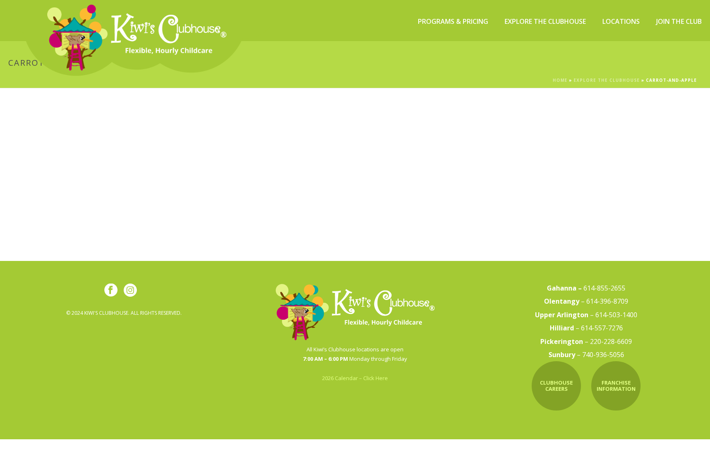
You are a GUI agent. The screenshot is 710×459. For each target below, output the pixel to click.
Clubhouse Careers (556, 386)
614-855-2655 (586, 288)
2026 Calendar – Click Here (355, 378)
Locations (621, 21)
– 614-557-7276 (586, 327)
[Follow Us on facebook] (111, 291)
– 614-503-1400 (586, 314)
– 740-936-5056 (586, 354)
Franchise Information (616, 386)
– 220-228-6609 (586, 341)
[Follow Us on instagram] (130, 291)
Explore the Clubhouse (545, 21)
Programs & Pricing (453, 21)
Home (560, 80)
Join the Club (679, 21)
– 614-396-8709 (586, 301)
